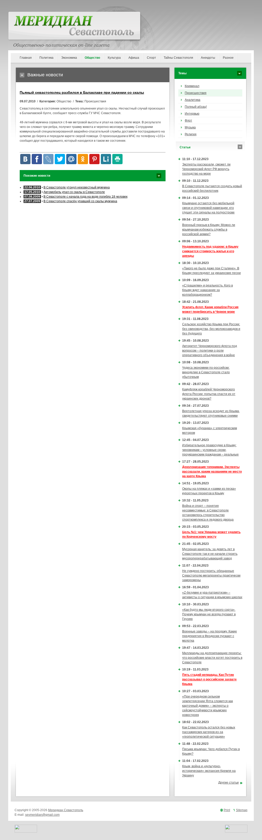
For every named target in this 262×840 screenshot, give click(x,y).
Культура (114, 57)
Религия (190, 134)
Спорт (151, 57)
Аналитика (192, 100)
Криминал (192, 86)
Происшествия (195, 93)
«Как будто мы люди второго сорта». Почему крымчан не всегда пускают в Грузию (209, 614)
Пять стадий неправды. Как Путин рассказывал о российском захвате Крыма (209, 679)
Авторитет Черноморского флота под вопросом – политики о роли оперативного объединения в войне (209, 350)
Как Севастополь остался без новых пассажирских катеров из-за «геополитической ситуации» (208, 732)
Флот (188, 120)
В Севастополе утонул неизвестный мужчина (76, 187)
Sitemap (241, 810)
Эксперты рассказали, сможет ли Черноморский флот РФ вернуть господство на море (206, 169)
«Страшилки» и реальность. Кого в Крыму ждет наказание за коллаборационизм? (207, 290)
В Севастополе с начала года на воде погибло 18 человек (85, 196)
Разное (228, 57)
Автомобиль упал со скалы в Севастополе (74, 192)
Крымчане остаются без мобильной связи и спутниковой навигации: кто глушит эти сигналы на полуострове (208, 207)
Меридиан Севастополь (65, 810)
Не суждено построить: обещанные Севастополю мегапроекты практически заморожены (211, 575)
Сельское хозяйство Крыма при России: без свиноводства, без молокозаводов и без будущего (211, 328)
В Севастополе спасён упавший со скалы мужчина (80, 201)
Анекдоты (208, 57)
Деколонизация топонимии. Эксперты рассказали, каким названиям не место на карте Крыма (212, 471)
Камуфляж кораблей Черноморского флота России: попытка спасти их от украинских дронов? (208, 394)
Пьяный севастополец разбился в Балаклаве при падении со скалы (82, 92)
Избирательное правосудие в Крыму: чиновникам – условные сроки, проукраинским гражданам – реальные (210, 449)
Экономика (69, 57)
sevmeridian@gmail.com (42, 815)
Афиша (133, 57)
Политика (46, 57)
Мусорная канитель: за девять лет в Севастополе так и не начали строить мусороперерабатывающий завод (209, 553)
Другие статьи (228, 782)
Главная (26, 57)
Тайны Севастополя (178, 57)
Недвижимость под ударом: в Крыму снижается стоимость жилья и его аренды (210, 251)
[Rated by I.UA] (26, 831)
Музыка (190, 127)
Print (227, 810)
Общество (92, 57)
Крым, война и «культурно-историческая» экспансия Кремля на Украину (209, 770)
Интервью (192, 113)
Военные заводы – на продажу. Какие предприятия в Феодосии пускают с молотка (209, 636)
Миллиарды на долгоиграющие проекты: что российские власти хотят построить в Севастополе (212, 657)
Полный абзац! (196, 107)
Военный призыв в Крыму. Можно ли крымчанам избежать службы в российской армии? (208, 229)
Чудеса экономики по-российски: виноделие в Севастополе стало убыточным (206, 372)
